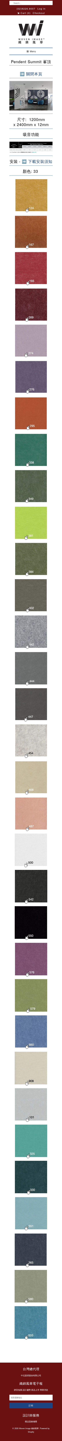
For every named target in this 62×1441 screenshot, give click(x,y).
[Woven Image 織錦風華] (31, 32)
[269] (31, 321)
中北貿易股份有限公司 (31, 1375)
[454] (31, 757)
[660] (31, 1048)
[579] (31, 1012)
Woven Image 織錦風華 (29, 1428)
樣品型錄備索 (31, 1421)
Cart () (25, 13)
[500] (31, 866)
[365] (31, 1266)
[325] (31, 1157)
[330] (31, 1194)
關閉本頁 (34, 74)
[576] (31, 976)
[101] (31, 1121)
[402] (31, 612)
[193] (31, 285)
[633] (31, 1339)
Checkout (39, 13)
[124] (31, 212)
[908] (31, 1085)
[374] (31, 357)
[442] (31, 648)
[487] (31, 830)
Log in (41, 8)
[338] (31, 466)
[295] (31, 430)
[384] (31, 576)
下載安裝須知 (40, 161)
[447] (31, 721)
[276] (31, 394)
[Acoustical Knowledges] (31, 151)
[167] (31, 248)
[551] (31, 1230)
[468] (31, 794)
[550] (31, 939)
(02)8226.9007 (26, 8)
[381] (31, 539)
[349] (31, 503)
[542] (31, 903)
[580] (31, 1303)
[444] (31, 685)
